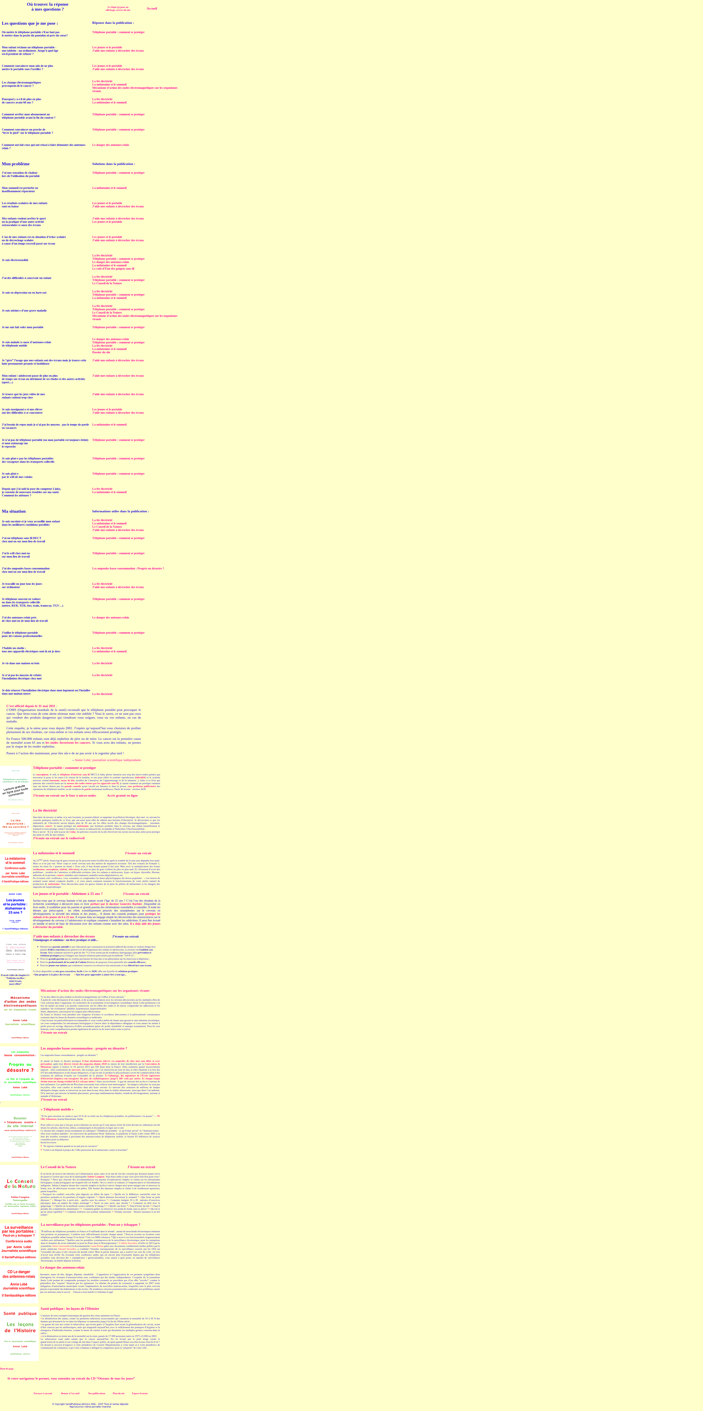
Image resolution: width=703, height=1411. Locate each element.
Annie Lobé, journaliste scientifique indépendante (108, 760)
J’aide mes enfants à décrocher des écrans (118, 50)
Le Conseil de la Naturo (107, 283)
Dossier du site (101, 352)
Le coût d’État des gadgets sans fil (113, 268)
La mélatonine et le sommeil (109, 84)
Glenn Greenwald (60, 1246)
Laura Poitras (97, 1246)
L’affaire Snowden (128, 1243)
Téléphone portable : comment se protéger (118, 258)
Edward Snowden (67, 1249)
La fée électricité (102, 81)
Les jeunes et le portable (107, 47)
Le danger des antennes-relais (110, 262)
